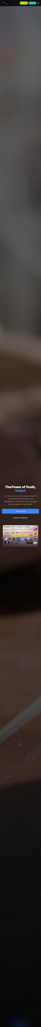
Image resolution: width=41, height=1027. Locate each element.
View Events (20, 511)
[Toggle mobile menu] (38, 3)
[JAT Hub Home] (5, 3)
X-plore (24, 3)
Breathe (33, 3)
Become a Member (20, 518)
